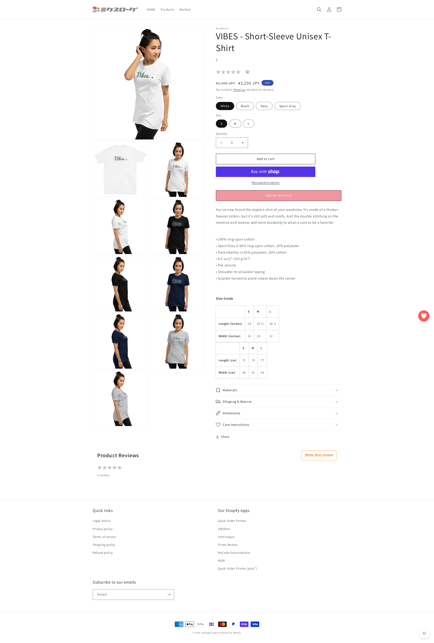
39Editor (224, 529)
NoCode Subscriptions (234, 553)
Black (245, 106)
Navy (264, 106)
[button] (319, 9)
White (225, 106)
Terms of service (104, 537)
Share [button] (225, 437)
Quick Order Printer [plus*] (237, 568)
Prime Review (227, 545)
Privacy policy (102, 529)
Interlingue (226, 537)
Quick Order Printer (232, 521)
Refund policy (103, 553)
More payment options (266, 182)
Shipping (239, 89)
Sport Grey (287, 106)
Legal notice (102, 521)
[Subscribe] (169, 594)
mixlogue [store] (210, 632)
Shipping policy (104, 545)
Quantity (221, 134)
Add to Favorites (279, 195)
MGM (221, 560)
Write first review (319, 455)
